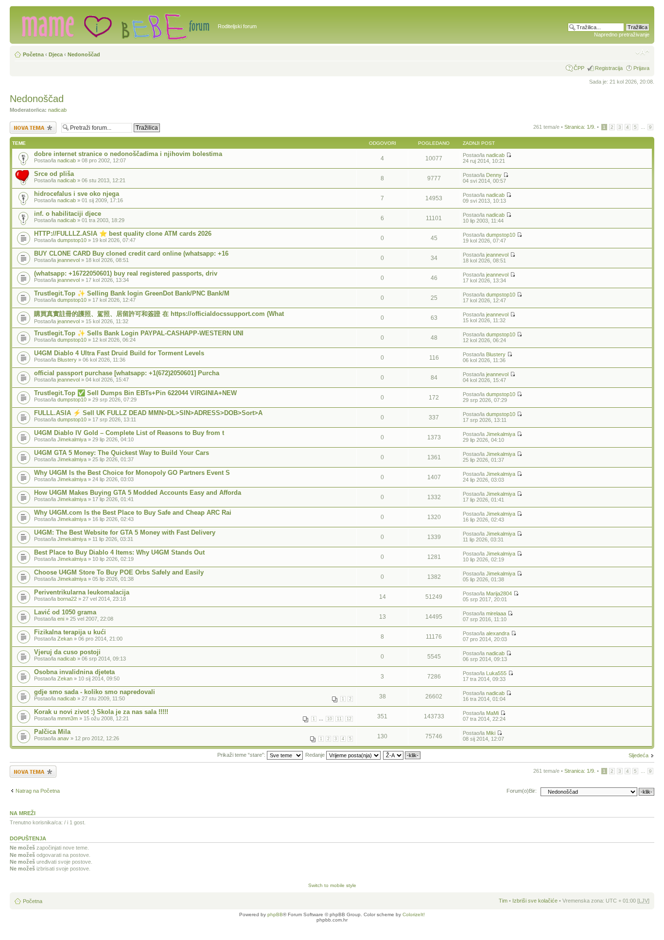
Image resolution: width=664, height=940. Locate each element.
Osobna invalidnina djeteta (74, 672)
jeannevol (68, 260)
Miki (490, 733)
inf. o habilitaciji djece (67, 213)
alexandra (497, 633)
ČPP (579, 68)
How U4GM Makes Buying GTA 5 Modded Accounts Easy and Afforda (137, 492)
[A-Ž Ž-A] (402, 755)
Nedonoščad (84, 54)
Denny (494, 175)
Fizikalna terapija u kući (70, 632)
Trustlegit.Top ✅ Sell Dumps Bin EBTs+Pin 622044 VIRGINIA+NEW (135, 393)
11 (339, 718)
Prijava (641, 68)
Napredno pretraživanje (621, 34)
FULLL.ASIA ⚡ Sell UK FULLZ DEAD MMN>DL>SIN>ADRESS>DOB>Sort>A (148, 413)
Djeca (56, 54)
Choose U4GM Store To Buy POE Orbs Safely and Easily (119, 572)
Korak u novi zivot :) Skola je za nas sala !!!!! (101, 711)
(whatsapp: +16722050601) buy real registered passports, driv (125, 273)
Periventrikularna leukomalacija (81, 592)
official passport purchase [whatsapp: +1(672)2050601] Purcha (126, 373)
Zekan (64, 639)
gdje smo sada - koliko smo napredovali (94, 692)
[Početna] (115, 24)
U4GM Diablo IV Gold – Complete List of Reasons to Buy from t (129, 432)
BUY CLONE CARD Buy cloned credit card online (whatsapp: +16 (131, 253)
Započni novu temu (32, 124)
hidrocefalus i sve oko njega (76, 193)
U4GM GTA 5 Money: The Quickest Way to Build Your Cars (121, 452)
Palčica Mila (52, 731)
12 (349, 718)
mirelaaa (496, 613)
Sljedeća (638, 755)
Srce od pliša (54, 173)
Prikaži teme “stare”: (242, 755)
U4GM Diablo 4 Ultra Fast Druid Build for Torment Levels (119, 353)
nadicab (57, 110)
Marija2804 (499, 593)
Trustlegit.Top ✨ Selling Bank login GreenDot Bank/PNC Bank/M (131, 293)
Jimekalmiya (72, 439)
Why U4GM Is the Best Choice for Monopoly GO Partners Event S (132, 472)
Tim (503, 901)
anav (63, 738)
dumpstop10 (72, 240)
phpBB (275, 914)
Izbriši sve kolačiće (535, 901)
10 (329, 718)
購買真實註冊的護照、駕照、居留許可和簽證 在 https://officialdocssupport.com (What (159, 313)
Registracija (609, 68)
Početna (33, 54)
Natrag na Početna (38, 791)
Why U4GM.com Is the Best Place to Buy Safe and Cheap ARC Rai (132, 512)
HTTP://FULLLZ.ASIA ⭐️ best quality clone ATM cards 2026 (122, 233)
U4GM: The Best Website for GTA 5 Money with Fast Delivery (124, 532)
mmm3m (67, 718)
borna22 (67, 599)
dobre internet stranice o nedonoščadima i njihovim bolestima (128, 153)
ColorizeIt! (413, 914)
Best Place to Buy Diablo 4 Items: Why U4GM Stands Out (119, 552)
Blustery (67, 360)
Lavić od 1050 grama (65, 612)
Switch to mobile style (332, 885)
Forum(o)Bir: (522, 791)
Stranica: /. (579, 127)
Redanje (315, 755)
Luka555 (496, 673)
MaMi (492, 713)
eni (60, 619)
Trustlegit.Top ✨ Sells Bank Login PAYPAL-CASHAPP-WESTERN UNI (139, 333)
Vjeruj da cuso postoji (67, 652)
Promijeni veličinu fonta (642, 52)
